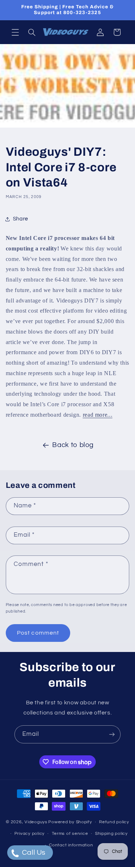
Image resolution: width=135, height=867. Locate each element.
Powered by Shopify (70, 822)
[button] (15, 32)
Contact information (71, 845)
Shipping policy (111, 834)
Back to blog (73, 445)
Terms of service (70, 834)
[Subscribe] (112, 734)
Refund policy (114, 822)
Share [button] (20, 219)
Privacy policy (29, 834)
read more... (98, 415)
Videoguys (36, 822)
